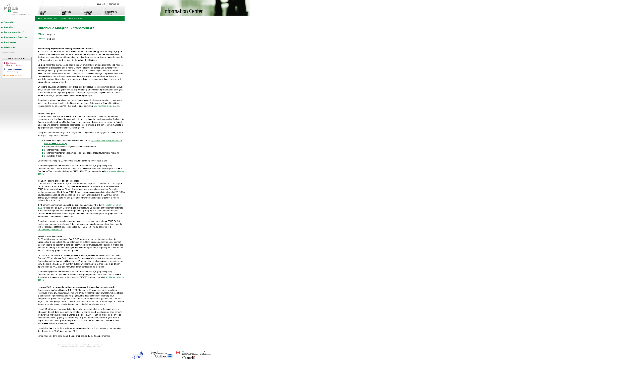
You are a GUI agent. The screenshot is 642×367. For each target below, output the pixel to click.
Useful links (9, 47)
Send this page (73, 345)
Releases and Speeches (15, 37)
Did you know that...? (14, 32)
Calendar (63, 18)
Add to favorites (84, 345)
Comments (62, 345)
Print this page (98, 345)
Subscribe (9, 22)
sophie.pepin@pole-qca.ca (50, 229)
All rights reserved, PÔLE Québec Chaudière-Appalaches (80, 346)
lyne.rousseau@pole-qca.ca (106, 106)
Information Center (50, 18)
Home (40, 18)
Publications (10, 42)
